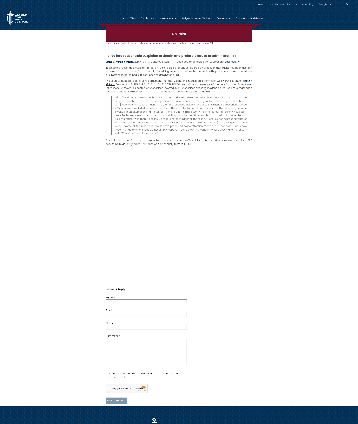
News (116, 43)
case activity (232, 61)
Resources (222, 18)
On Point (260, 4)
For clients (146, 18)
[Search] (347, 4)
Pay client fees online (280, 4)
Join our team (166, 18)
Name (110, 297)
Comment (113, 336)
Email (110, 310)
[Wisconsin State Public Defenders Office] (17, 25)
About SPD (128, 18)
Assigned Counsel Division (196, 18)
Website (110, 323)
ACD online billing (304, 4)
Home (109, 43)
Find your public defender (249, 18)
